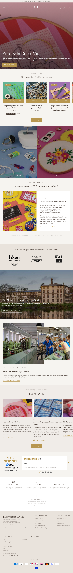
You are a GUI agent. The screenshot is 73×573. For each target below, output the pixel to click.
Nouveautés (27, 77)
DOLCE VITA (15, 235)
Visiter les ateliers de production (43, 528)
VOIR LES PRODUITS (47, 227)
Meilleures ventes (43, 77)
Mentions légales (7, 542)
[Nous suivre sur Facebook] (4, 555)
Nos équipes (38, 523)
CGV (4, 539)
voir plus (36, 446)
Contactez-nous (61, 518)
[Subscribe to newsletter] (25, 527)
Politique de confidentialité (10, 544)
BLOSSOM (25, 235)
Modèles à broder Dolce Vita (11, 422)
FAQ (4, 548)
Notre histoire (39, 518)
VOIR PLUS (36, 120)
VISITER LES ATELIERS (11, 380)
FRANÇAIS (34, 560)
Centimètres (11, 114)
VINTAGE (49, 235)
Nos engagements (40, 525)
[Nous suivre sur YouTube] (12, 555)
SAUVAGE (58, 235)
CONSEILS (37, 419)
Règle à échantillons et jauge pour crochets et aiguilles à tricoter (59, 108)
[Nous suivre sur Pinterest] (9, 555)
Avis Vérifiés (6, 551)
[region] (36, 35)
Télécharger (9, 65)
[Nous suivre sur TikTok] (14, 555)
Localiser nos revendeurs (63, 525)
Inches (18, 114)
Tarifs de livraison (7, 546)
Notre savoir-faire (40, 521)
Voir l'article (9, 437)
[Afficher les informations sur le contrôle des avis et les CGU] (17, 468)
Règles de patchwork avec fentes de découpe (13, 107)
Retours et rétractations (9, 553)
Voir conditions (46, 1)
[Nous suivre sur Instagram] (6, 555)
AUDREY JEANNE (38, 235)
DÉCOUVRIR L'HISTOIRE (12, 310)
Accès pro (24, 539)
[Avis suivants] (68, 463)
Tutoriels (7, 419)
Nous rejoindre (60, 521)
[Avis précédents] (20, 463)
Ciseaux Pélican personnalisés (36, 107)
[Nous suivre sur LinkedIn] (17, 555)
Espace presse (60, 523)
